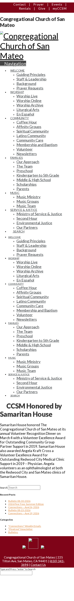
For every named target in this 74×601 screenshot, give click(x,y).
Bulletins (13, 532)
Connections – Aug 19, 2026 (23, 513)
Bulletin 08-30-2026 (19, 501)
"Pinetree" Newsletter (20, 529)
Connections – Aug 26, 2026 (23, 507)
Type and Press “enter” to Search (18, 569)
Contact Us (38, 565)
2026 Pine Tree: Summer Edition (26, 504)
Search (4, 487)
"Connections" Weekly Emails (24, 526)
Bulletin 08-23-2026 (19, 510)
